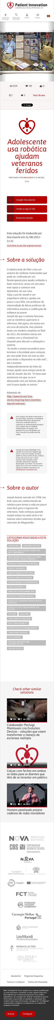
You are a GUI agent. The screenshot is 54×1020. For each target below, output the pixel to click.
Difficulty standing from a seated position (25, 602)
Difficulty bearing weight (21, 596)
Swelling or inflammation (21, 591)
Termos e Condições (16, 982)
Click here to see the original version (24, 245)
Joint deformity (16, 587)
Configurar (27, 1014)
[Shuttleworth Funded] (27, 927)
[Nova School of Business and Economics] (27, 859)
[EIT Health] (27, 882)
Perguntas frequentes (33, 976)
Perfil (27, 18)
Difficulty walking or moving (23, 564)
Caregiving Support (18, 632)
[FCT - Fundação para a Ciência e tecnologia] (27, 894)
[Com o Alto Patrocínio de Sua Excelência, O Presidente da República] (27, 870)
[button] (3, 52)
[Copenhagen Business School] (27, 848)
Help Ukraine (39, 95)
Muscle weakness (16, 568)
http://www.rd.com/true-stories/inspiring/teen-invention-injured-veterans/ (24, 400)
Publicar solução (5, 18)
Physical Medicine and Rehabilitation (19, 643)
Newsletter (16, 976)
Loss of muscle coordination (23, 582)
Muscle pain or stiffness (20, 577)
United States (15, 648)
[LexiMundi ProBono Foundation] (27, 937)
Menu (37, 18)
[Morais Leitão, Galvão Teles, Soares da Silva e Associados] (27, 948)
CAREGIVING (13, 546)
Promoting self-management (22, 628)
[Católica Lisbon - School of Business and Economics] (27, 958)
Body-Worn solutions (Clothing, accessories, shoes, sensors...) (24, 558)
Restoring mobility (17, 623)
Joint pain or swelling (19, 619)
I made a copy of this (25, 209)
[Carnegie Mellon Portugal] (27, 915)
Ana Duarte (28, 178)
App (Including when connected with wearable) (24, 551)
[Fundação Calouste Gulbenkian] (27, 904)
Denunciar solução (24, 218)
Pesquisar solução (16, 18)
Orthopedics (14, 637)
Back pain (24, 614)
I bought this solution (25, 200)
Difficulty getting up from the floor (23, 608)
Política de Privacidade (37, 982)
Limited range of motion (20, 573)
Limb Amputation (31, 546)
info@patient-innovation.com (26, 470)
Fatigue (12, 614)
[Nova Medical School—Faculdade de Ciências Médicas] (27, 838)
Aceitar (11, 1014)
